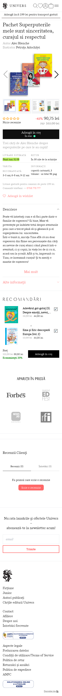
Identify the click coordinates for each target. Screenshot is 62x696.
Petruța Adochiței (28, 47)
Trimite (31, 549)
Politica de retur (13, 660)
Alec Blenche (20, 43)
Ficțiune (8, 588)
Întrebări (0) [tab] (45, 466)
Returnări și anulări (16, 664)
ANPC (7, 674)
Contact (8, 611)
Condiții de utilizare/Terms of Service (28, 655)
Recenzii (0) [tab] (17, 466)
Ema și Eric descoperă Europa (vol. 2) (36, 332)
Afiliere (8, 616)
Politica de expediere (17, 669)
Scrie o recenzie (31, 487)
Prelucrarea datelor (16, 650)
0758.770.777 (33, 188)
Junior (7, 592)
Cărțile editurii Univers (18, 602)
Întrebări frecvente (16, 625)
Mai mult (31, 271)
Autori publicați (13, 597)
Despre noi (10, 621)
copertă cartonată (40, 170)
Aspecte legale (12, 645)
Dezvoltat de (50, 691)
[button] (56, 74)
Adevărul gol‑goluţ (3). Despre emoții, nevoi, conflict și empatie (36, 310)
